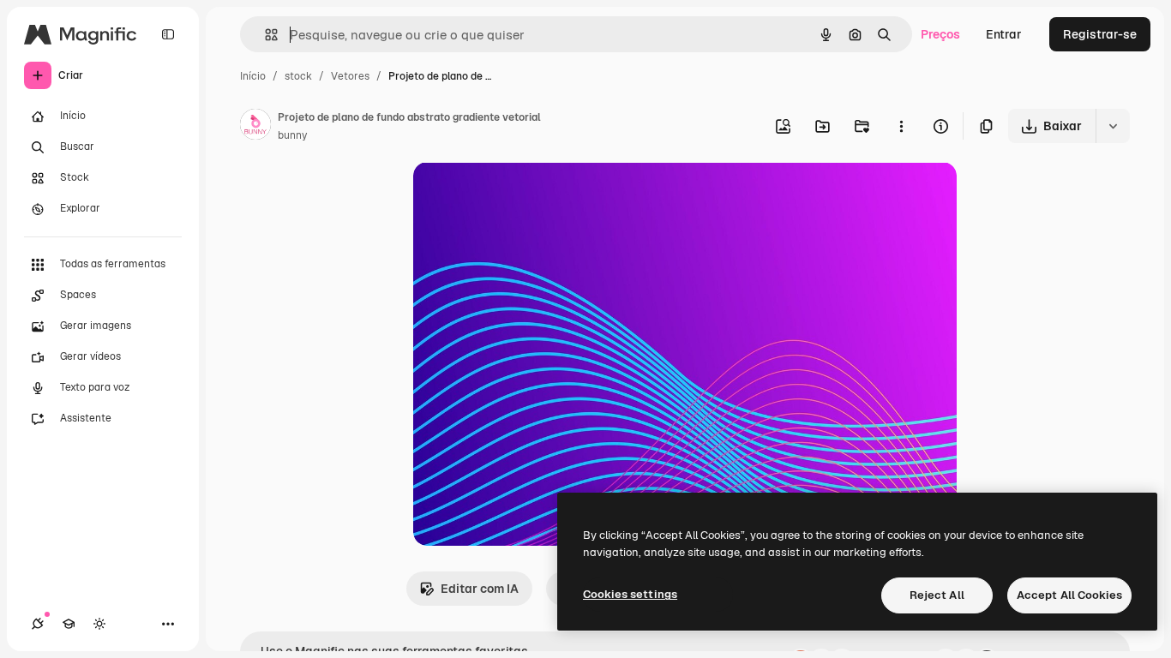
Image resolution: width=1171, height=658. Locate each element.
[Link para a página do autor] (255, 127)
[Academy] (68, 623)
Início (253, 76)
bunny (292, 135)
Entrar (1004, 34)
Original (523, 195)
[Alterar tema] (99, 623)
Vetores (350, 76)
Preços (940, 34)
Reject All (937, 595)
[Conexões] (37, 623)
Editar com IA (480, 588)
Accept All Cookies (1069, 595)
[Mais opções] (901, 126)
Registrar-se (1100, 34)
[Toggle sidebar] (168, 34)
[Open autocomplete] (264, 34)
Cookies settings (630, 594)
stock (298, 76)
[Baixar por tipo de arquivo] (1113, 126)
